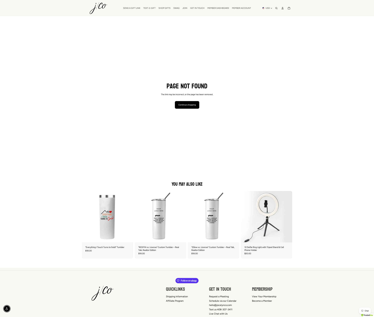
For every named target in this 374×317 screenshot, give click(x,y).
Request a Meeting (219, 296)
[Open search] (276, 8)
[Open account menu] (282, 8)
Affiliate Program (175, 300)
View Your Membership (264, 296)
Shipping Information (177, 296)
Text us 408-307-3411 (220, 309)
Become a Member (262, 300)
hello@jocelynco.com (220, 305)
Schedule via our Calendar (222, 300)
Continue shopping (187, 105)
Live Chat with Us (218, 313)
